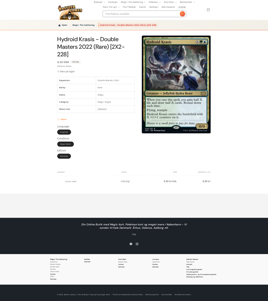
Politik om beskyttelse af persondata (128, 294)
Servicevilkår (166, 294)
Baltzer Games (192, 259)
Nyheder (53, 279)
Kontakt (189, 264)
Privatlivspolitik (192, 272)
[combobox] (144, 14)
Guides (53, 274)
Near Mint (67, 145)
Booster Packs (54, 267)
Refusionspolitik (152, 294)
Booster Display (55, 264)
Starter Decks (54, 271)
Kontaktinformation (183, 294)
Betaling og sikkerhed (194, 277)
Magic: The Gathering (58, 259)
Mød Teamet (190, 262)
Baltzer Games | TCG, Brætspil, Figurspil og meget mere (87, 294)
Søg (134, 234)
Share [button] (63, 119)
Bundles (53, 269)
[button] (99, 2)
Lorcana (155, 259)
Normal (65, 157)
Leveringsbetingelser (194, 269)
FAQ (187, 267)
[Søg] (182, 14)
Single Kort (54, 262)
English (65, 133)
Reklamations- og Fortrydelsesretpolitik (201, 274)
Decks (52, 276)
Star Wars (122, 259)
